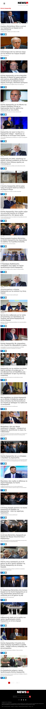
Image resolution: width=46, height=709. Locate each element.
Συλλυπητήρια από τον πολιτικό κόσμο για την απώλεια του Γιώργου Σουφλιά (13, 52)
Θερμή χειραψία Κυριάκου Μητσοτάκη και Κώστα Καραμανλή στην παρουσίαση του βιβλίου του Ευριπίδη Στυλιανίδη (14, 240)
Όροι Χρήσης (16, 706)
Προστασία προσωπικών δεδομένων (23, 706)
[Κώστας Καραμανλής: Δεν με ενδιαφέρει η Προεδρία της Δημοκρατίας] (14, 447)
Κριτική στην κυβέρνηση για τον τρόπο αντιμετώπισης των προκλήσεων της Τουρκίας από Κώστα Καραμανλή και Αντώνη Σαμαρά (13, 317)
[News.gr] (23, 3)
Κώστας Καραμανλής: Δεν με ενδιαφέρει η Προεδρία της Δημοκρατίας (13, 457)
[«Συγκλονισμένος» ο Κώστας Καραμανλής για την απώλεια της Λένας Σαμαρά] (14, 280)
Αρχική (3, 706)
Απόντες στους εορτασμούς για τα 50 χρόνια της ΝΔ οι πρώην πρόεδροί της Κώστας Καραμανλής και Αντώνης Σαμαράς (13, 564)
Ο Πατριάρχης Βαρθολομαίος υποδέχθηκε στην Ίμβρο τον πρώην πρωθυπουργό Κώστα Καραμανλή (12, 265)
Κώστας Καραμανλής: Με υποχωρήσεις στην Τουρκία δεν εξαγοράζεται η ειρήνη (14, 344)
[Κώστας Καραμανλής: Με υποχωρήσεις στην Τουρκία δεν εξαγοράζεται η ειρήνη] (14, 334)
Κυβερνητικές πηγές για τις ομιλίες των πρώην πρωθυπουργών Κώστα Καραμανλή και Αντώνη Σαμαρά (13, 619)
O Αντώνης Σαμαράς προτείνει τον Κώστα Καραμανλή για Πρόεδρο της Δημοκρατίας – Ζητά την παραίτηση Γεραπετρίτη (14, 510)
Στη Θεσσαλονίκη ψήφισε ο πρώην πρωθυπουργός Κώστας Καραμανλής (12, 671)
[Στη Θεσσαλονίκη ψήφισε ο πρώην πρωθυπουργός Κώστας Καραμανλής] (14, 661)
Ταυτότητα (30, 706)
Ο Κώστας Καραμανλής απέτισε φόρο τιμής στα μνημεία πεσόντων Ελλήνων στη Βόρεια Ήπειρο (13, 187)
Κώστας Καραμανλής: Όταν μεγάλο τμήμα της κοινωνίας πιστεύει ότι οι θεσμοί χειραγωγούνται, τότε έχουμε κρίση (14, 213)
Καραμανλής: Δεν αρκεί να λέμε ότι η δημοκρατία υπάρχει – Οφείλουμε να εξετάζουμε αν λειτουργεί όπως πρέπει (13, 133)
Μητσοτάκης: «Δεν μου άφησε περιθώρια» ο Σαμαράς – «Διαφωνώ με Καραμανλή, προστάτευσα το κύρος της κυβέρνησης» (13, 429)
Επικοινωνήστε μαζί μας (7, 706)
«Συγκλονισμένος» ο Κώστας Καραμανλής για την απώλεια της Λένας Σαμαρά (13, 291)
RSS (32, 706)
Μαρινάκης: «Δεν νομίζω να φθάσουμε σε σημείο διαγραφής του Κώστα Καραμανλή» (14, 482)
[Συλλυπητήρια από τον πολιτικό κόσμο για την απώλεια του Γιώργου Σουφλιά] (14, 43)
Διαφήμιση (12, 706)
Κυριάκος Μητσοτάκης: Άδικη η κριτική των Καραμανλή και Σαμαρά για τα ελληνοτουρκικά (13, 28)
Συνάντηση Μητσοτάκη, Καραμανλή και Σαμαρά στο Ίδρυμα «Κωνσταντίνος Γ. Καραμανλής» (13, 536)
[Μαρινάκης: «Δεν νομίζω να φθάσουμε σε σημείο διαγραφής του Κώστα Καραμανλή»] (14, 472)
